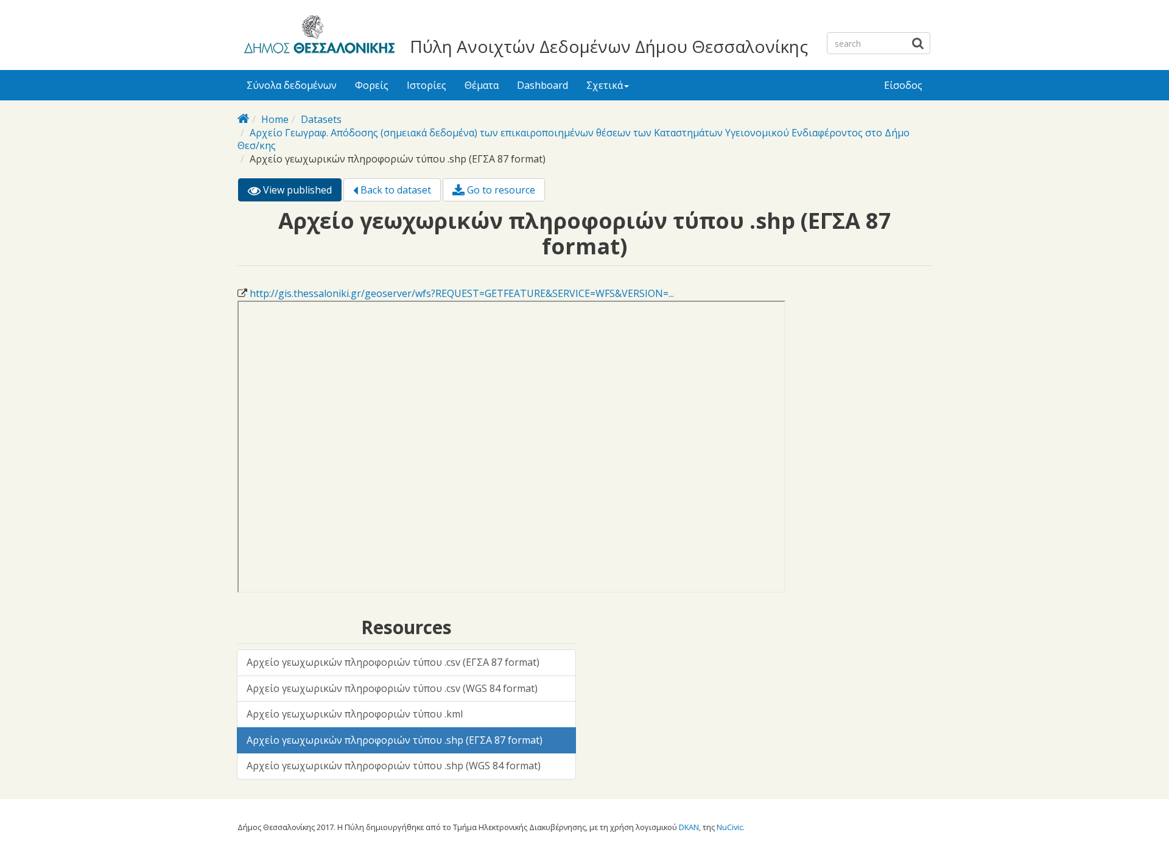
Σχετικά (604, 85)
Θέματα (482, 85)
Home (275, 119)
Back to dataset (394, 190)
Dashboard (542, 85)
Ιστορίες (426, 85)
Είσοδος (903, 85)
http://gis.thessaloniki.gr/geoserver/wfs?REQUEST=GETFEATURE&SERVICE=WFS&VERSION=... (462, 293)
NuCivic (730, 827)
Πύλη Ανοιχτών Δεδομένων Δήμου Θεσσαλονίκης (609, 46)
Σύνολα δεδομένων (292, 85)
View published (301, 192)
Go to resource (500, 190)
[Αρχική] (317, 36)
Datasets (321, 119)
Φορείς (371, 85)
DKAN (689, 827)
